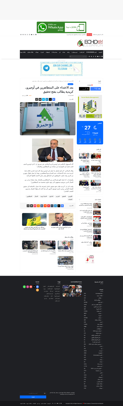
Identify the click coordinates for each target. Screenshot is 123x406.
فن (60, 52)
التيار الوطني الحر (51, 286)
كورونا (100, 315)
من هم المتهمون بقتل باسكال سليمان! (78, 34)
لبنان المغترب (99, 381)
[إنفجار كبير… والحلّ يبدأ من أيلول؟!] (97, 225)
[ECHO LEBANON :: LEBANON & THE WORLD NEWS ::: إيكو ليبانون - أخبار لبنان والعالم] (90, 43)
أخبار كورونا (98, 309)
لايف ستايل (100, 379)
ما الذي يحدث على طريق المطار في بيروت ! (48, 251)
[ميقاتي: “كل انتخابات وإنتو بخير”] (97, 244)
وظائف (99, 297)
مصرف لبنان (57, 298)
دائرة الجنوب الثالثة (95, 335)
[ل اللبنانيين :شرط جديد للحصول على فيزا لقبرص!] (66, 287)
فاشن (101, 372)
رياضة (68, 52)
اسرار (42, 52)
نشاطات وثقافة (98, 320)
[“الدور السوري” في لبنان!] (84, 183)
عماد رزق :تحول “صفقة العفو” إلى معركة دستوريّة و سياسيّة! (96, 174)
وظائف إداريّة (97, 300)
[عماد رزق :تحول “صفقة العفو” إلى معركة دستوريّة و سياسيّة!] (96, 168)
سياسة (99, 313)
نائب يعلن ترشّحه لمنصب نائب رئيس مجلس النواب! (86, 211)
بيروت (44, 288)
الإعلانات (34, 403)
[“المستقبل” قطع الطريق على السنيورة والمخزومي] (97, 231)
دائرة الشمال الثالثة (95, 339)
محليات (99, 317)
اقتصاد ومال (99, 324)
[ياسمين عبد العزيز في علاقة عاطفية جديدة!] (66, 295)
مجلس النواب (46, 296)
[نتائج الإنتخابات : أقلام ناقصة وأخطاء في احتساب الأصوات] (97, 218)
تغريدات (100, 350)
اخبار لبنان (82, 52)
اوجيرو (69, 196)
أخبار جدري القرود (97, 306)
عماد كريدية (43, 196)
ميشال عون (51, 298)
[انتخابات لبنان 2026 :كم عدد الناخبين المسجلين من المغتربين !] (97, 205)
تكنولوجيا (100, 353)
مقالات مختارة (30, 52)
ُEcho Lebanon (87, 403)
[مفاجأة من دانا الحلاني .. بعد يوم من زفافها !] (72, 291)
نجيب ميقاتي (57, 300)
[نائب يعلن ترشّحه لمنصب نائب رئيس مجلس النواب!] (97, 212)
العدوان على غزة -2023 (96, 368)
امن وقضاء (61, 81)
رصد (101, 357)
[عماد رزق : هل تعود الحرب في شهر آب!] (72, 295)
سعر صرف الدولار (50, 293)
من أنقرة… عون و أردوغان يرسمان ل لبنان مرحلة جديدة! (84, 174)
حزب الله (51, 291)
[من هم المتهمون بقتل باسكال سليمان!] (65, 245)
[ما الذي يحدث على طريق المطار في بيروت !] (48, 245)
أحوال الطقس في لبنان (96, 304)
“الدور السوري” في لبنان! (86, 187)
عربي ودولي (74, 52)
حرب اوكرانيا (98, 370)
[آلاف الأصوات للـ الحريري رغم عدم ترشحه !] (97, 237)
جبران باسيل (57, 291)
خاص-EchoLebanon (91, 52)
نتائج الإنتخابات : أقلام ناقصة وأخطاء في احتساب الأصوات (86, 217)
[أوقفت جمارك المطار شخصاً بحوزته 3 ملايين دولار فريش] (65, 260)
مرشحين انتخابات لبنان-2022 (95, 344)
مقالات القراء (14, 52)
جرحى (57, 196)
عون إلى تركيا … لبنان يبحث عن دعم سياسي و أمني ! (96, 188)
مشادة (69, 199)
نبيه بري (45, 298)
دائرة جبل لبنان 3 (96, 342)
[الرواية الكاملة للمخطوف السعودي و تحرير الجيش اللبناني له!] (30, 245)
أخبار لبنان (58, 286)
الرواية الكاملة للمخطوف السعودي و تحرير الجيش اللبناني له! (30, 251)
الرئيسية (100, 52)
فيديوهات (48, 52)
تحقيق (63, 196)
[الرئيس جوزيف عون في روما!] (96, 156)
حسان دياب (46, 291)
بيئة (101, 348)
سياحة (63, 52)
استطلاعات (99, 328)
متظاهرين (29, 196)
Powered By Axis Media (97, 403)
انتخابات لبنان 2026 (97, 331)
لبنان (52, 296)
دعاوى (50, 196)
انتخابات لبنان (99, 326)
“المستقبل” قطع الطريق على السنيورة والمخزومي (86, 230)
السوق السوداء (57, 288)
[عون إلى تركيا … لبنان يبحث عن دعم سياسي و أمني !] (96, 183)
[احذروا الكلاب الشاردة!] (79, 287)
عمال (36, 196)
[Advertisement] (80, 10)
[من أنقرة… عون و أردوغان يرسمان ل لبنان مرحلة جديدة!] (84, 168)
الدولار (44, 286)
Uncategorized (99, 293)
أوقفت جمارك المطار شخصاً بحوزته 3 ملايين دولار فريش (65, 266)
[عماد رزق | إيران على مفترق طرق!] (66, 291)
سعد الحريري (57, 293)
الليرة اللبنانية (50, 288)
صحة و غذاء (54, 52)
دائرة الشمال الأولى (95, 337)
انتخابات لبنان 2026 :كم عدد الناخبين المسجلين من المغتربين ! (85, 205)
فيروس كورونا (57, 296)
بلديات (101, 346)
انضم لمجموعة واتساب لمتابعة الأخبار (61, 20)
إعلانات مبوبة (22, 52)
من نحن (38, 403)
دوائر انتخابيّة (98, 333)
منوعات (37, 52)
